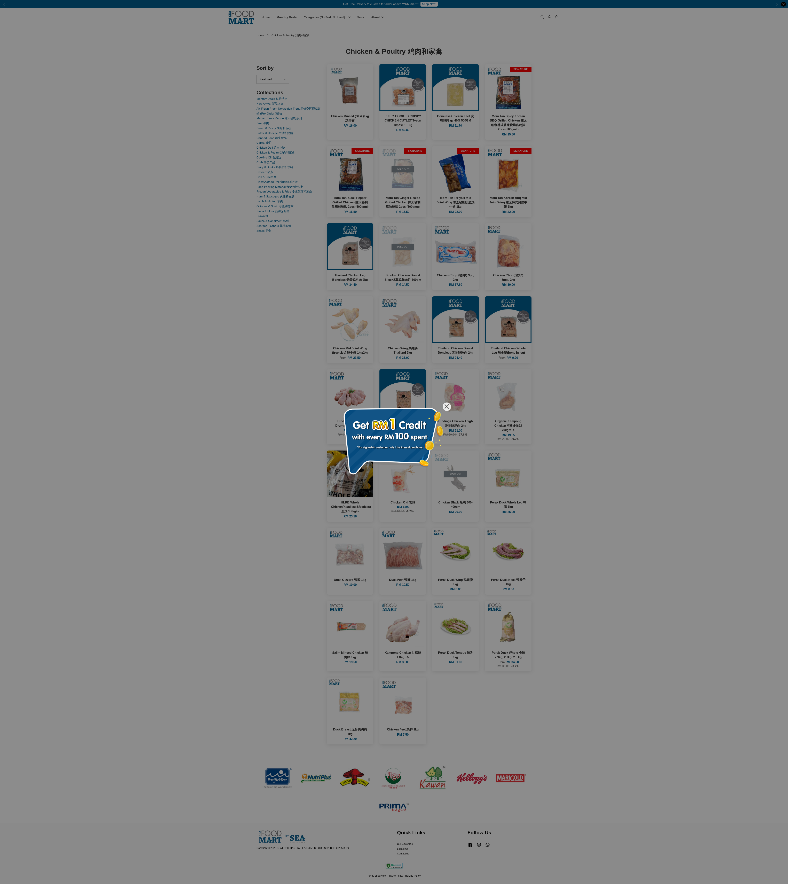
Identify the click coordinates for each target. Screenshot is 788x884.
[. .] (394, 442)
